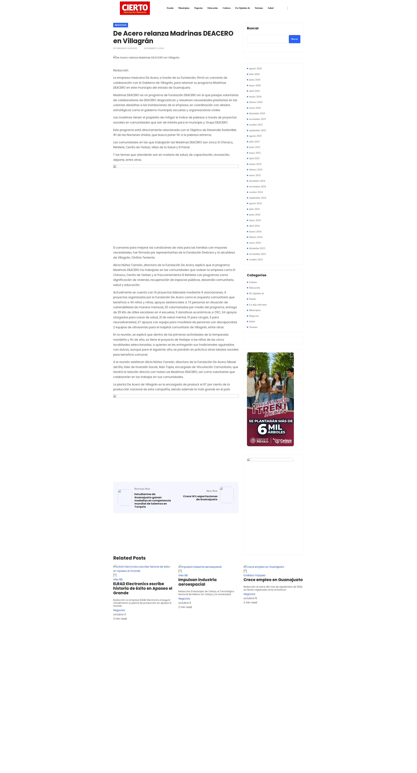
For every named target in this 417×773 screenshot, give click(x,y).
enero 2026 (255, 108)
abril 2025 (254, 158)
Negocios (198, 8)
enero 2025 (255, 175)
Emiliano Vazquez (126, 48)
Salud (270, 8)
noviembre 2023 (257, 254)
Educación (213, 8)
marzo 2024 (255, 231)
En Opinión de (242, 8)
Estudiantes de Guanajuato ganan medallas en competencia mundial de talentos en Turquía (152, 500)
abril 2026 (254, 91)
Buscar (253, 28)
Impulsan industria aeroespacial (197, 582)
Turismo (259, 8)
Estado (170, 8)
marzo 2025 (255, 164)
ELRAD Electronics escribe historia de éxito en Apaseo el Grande (142, 588)
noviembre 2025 (257, 119)
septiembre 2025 (257, 130)
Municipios (183, 8)
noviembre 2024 (257, 186)
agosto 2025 (255, 136)
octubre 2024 (256, 192)
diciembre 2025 (257, 113)
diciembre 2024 (257, 181)
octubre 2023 (256, 259)
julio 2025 (254, 141)
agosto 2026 (255, 68)
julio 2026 (254, 74)
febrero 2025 (255, 169)
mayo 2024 (255, 220)
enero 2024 (255, 242)
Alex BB (117, 579)
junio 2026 (254, 79)
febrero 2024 (255, 237)
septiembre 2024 (257, 197)
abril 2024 (254, 225)
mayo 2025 (255, 153)
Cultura (226, 8)
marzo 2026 (255, 96)
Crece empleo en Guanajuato (273, 580)
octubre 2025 (256, 124)
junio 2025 (254, 147)
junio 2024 (254, 214)
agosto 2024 (255, 203)
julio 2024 (254, 209)
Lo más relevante (258, 304)
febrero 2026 (255, 102)
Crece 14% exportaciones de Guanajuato (200, 498)
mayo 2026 (255, 85)
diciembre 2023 (257, 248)
